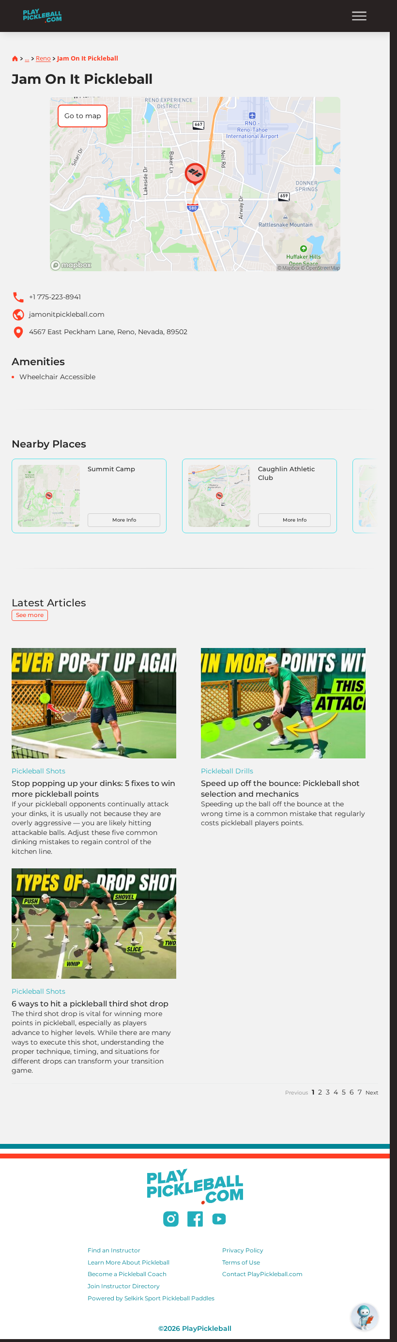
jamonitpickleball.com (67, 314)
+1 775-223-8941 (55, 297)
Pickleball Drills (227, 771)
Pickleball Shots (38, 771)
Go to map (82, 115)
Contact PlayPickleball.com (262, 1274)
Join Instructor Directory (124, 1286)
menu (359, 16)
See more (30, 614)
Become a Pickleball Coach (127, 1274)
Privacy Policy (242, 1250)
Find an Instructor (114, 1250)
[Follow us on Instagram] (171, 1220)
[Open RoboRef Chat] (364, 1316)
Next (372, 1092)
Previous (296, 1092)
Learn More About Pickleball (128, 1262)
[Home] (42, 16)
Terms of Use (241, 1262)
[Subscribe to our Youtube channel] (219, 1220)
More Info (124, 520)
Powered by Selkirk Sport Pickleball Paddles (151, 1298)
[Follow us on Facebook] (195, 1220)
